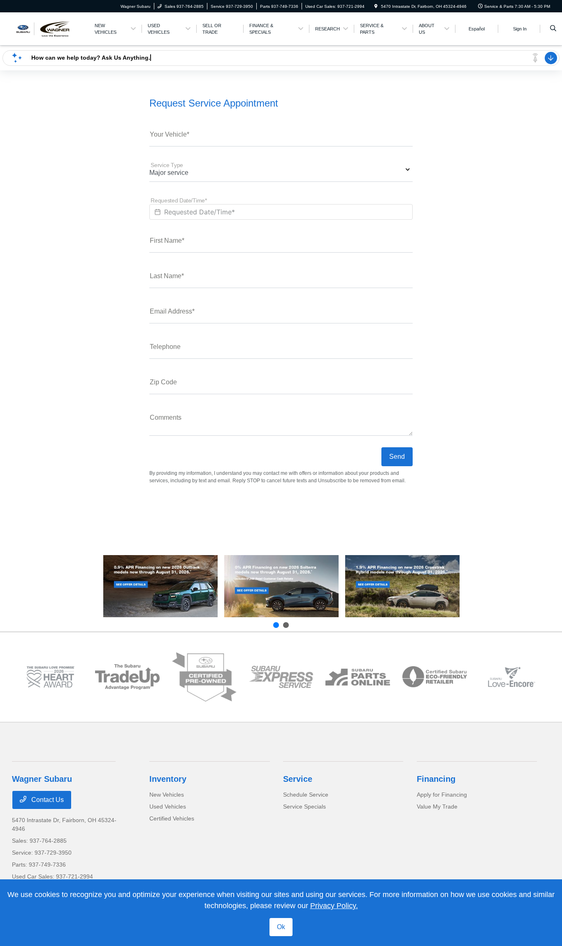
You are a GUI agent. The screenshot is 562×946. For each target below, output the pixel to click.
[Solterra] (281, 586)
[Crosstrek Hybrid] (402, 586)
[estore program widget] (357, 677)
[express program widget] (281, 677)
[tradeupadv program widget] (127, 677)
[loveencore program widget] (511, 676)
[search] (553, 29)
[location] (376, 6)
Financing (436, 778)
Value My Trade (437, 806)
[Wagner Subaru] (49, 28)
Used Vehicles (167, 806)
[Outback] (160, 586)
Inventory (167, 778)
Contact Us (47, 799)
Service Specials (304, 806)
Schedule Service (305, 794)
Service (297, 778)
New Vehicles (166, 794)
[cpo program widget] (204, 677)
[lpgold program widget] (50, 676)
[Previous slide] (276, 625)
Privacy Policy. (334, 906)
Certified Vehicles (171, 818)
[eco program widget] (434, 677)
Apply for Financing (442, 794)
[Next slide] (286, 625)
